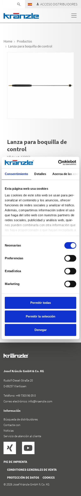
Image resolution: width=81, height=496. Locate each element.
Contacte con (12, 425)
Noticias (9, 430)
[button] (30, 4)
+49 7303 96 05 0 (26, 395)
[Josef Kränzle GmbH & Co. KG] (21, 15)
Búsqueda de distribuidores (21, 419)
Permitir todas (40, 302)
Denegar (40, 330)
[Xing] (10, 448)
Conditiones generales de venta (32, 470)
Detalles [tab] (40, 174)
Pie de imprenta (15, 462)
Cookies (49, 477)
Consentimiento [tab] (16, 174)
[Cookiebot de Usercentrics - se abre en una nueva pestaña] (58, 162)
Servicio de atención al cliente (22, 436)
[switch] (70, 258)
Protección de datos (23, 477)
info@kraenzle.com (40, 401)
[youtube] (28, 448)
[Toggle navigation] (73, 15)
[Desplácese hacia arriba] (67, 475)
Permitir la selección (40, 316)
